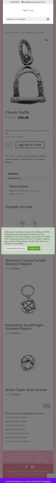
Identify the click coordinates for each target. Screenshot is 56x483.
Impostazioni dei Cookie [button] (15, 248)
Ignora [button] (47, 481)
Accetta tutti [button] (34, 248)
